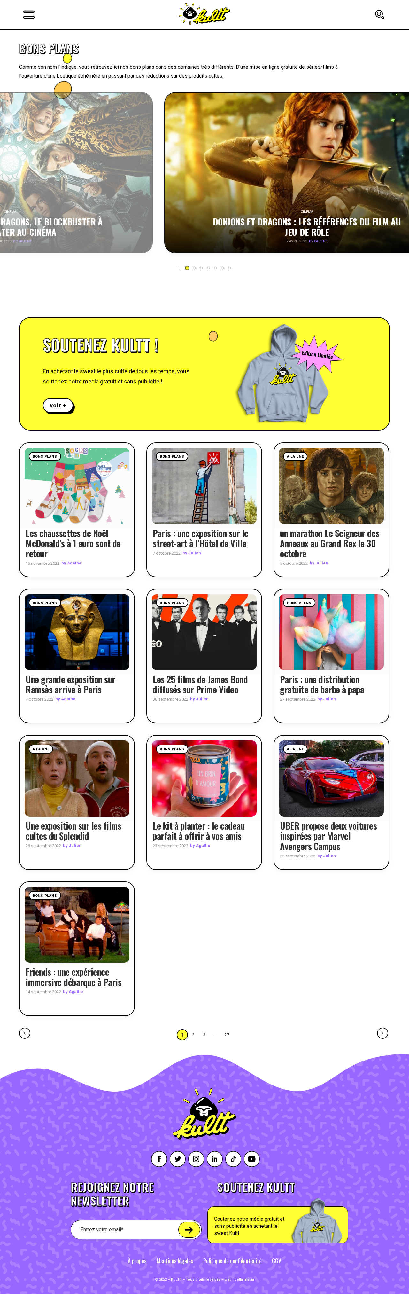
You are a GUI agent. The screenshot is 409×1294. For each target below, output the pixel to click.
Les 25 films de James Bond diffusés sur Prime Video (200, 684)
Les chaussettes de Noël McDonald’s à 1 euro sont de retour (73, 543)
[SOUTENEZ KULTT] (296, 1212)
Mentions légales (175, 1261)
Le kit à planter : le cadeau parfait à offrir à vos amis (198, 830)
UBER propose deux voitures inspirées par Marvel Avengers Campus (328, 836)
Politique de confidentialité (232, 1261)
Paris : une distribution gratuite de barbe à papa (322, 684)
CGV (276, 1261)
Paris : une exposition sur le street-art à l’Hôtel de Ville (200, 538)
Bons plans (45, 456)
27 (227, 1035)
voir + (58, 405)
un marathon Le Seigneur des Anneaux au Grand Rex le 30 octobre (329, 543)
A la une (295, 456)
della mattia (244, 1279)
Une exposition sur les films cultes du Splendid (73, 830)
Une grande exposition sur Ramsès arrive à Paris (70, 684)
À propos (137, 1261)
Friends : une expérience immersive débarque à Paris (73, 977)
